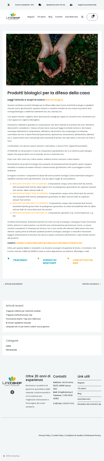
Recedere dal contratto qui (89, 404)
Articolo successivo (91, 284)
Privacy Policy (44, 435)
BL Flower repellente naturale (18, 323)
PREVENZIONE (11, 350)
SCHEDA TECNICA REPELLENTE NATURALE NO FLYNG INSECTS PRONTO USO (49, 243)
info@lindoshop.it (65, 392)
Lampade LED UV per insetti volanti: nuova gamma (27, 326)
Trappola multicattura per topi (19, 315)
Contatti (58, 17)
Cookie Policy (58, 435)
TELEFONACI (20, 260)
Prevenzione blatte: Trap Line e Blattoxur (23, 319)
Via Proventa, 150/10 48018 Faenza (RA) (63, 385)
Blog (50, 17)
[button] (82, 17)
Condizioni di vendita (74, 435)
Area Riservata (71, 17)
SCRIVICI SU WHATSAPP (49, 261)
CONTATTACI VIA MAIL (83, 261)
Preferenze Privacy (93, 435)
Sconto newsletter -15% (24, 5)
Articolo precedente (12, 284)
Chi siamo (41, 17)
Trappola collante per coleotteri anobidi (23, 311)
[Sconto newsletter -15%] (9, 5)
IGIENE (8, 346)
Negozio (31, 17)
